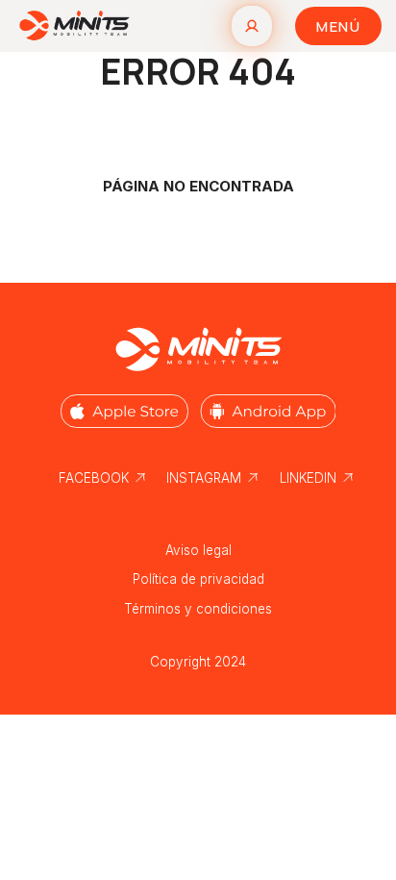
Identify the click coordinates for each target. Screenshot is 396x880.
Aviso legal (198, 550)
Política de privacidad (198, 579)
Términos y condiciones (198, 608)
